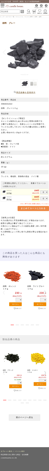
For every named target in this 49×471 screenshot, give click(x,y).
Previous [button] (4, 292)
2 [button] (17, 324)
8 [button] (39, 399)
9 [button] (44, 399)
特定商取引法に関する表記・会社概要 (15, 454)
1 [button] (12, 324)
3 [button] (22, 324)
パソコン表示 (20, 451)
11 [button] (27, 402)
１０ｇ (9, 193)
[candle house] (15, 6)
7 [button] (34, 399)
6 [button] (37, 324)
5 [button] (32, 324)
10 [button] (22, 402)
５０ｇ (9, 199)
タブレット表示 (6, 451)
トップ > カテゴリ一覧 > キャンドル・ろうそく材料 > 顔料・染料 (21, 16)
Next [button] (45, 292)
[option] (12, 291)
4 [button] (27, 324)
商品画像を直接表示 (25, 92)
